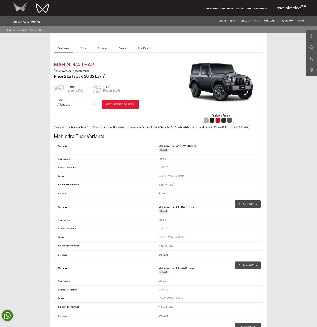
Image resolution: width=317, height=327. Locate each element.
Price (83, 48)
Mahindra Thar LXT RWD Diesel (176, 207)
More (301, 21)
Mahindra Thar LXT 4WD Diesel (176, 268)
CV (256, 21)
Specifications (146, 48)
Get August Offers (120, 104)
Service (269, 21)
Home (223, 21)
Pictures (103, 48)
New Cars (21, 29)
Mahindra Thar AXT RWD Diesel (177, 145)
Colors (123, 48)
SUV (232, 21)
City (61, 99)
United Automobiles (26, 21)
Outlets (288, 21)
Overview (63, 48)
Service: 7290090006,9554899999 (251, 8)
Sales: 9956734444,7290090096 (218, 8)
